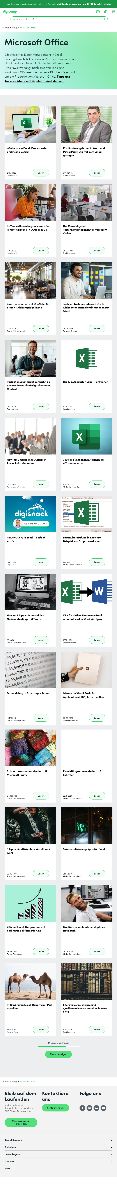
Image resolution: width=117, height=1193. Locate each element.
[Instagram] (89, 1108)
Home (6, 27)
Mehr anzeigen (58, 1054)
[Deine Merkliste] (105, 11)
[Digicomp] (10, 12)
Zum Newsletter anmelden (21, 1122)
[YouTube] (103, 1108)
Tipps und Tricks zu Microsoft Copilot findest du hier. (38, 78)
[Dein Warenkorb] (113, 11)
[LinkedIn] (96, 1108)
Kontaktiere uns (55, 1107)
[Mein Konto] (98, 11)
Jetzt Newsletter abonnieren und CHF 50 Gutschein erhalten (84, 3)
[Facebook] (82, 1108)
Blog (14, 27)
